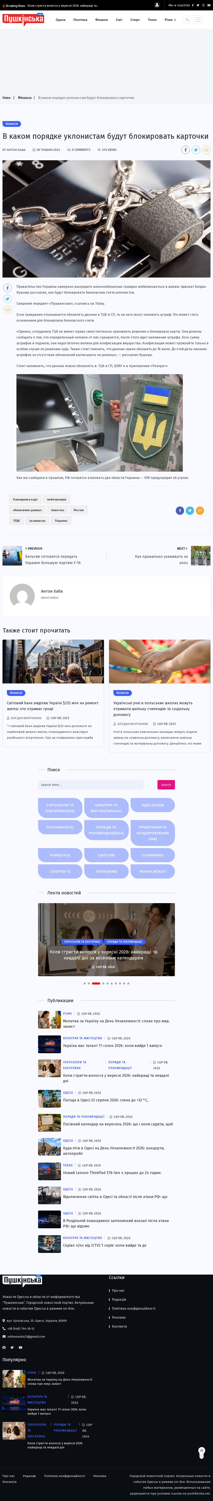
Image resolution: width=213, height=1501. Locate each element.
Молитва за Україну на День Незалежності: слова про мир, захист (60, 1382)
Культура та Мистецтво (106, 808)
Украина (61, 520)
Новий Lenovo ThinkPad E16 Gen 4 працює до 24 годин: (112, 1172)
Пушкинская (61, 304)
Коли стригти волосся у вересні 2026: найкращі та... (62, 6)
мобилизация (56, 499)
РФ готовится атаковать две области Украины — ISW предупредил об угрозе (126, 478)
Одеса (60, 19)
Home (6, 98)
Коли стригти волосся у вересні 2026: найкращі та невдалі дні (55, 1445)
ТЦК (16, 520)
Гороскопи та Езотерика (60, 808)
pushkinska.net (198, 1493)
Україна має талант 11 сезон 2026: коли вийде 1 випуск (112, 1045)
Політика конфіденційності (133, 1308)
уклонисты (37, 520)
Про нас (118, 1291)
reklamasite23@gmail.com (26, 1336)
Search (166, 785)
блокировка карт (25, 499)
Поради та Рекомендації (106, 830)
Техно (152, 19)
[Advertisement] (106, 63)
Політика (80, 19)
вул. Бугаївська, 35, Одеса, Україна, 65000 (36, 1321)
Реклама (119, 1317)
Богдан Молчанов (26, 718)
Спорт (135, 19)
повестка (57, 510)
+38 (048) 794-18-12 (20, 1329)
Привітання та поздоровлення (153, 833)
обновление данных (27, 510)
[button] (85, 983)
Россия (79, 510)
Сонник (152, 855)
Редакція (119, 1300)
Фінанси (101, 19)
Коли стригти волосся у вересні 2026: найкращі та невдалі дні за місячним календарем (103, 955)
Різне (169, 19)
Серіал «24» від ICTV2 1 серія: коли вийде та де (104, 1245)
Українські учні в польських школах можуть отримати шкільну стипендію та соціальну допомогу (153, 709)
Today (99, 304)
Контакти (119, 1326)
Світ (119, 19)
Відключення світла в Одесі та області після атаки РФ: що (115, 1196)
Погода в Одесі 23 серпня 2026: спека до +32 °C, (105, 1100)
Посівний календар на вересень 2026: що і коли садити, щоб (118, 1124)
